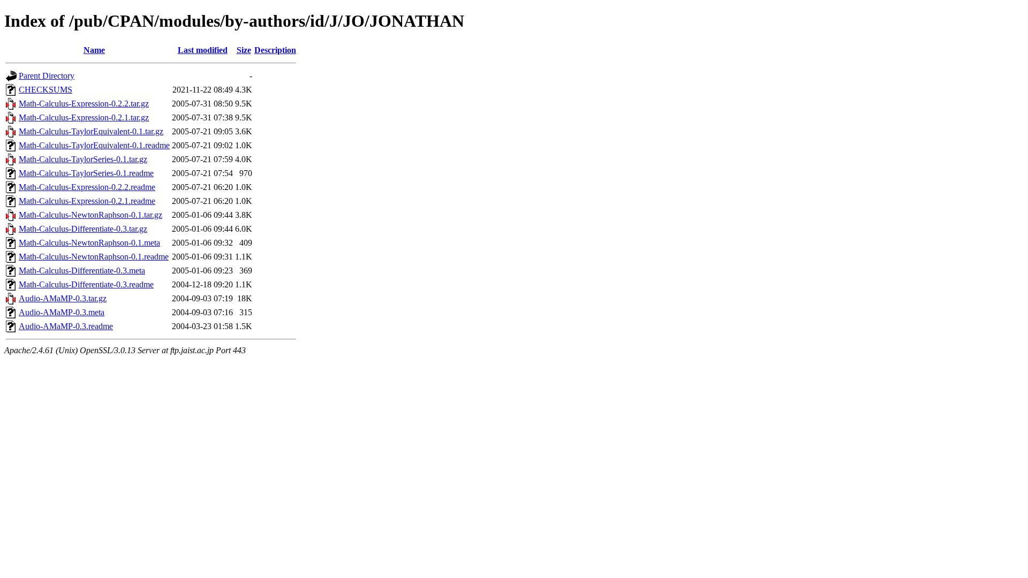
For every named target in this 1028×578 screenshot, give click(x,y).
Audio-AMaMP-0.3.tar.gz (63, 298)
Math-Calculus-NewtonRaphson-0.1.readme (94, 256)
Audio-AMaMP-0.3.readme (66, 326)
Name (94, 50)
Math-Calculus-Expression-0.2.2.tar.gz (84, 103)
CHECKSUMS (45, 89)
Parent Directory (46, 75)
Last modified (203, 50)
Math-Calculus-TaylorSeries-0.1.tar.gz (83, 159)
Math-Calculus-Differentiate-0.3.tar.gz (83, 228)
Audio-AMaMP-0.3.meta (61, 312)
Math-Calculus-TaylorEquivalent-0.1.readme (94, 145)
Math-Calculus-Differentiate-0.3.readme (86, 284)
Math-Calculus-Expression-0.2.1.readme (87, 201)
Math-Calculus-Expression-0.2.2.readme (87, 187)
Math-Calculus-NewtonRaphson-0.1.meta (89, 242)
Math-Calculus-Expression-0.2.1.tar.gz (84, 117)
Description (275, 50)
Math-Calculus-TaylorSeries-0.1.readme (86, 173)
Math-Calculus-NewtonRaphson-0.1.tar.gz (90, 214)
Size (244, 50)
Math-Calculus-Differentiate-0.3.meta (82, 270)
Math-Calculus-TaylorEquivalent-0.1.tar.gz (91, 131)
